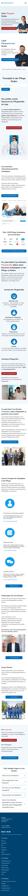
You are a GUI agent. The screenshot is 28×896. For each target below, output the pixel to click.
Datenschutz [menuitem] (4, 849)
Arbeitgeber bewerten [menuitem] (6, 888)
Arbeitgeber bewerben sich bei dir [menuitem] (8, 881)
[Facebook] (2, 832)
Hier (2, 377)
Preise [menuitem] (2, 874)
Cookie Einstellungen (5, 854)
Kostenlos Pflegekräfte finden (10, 195)
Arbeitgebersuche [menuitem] (5, 885)
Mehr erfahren (14, 697)
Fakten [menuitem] (2, 852)
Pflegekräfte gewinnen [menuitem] (6, 861)
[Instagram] (4, 832)
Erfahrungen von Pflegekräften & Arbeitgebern (14, 251)
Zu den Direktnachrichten (10, 579)
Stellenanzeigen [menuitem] (4, 865)
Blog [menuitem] (2, 845)
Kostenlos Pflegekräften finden (10, 59)
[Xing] (10, 832)
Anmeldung (23, 69)
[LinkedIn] (8, 832)
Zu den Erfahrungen (14, 657)
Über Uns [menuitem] (3, 841)
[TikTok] (6, 832)
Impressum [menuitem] (3, 847)
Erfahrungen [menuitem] (4, 843)
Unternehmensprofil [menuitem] (5, 863)
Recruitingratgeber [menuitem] (5, 869)
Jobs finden (5, 89)
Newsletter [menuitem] (3, 872)
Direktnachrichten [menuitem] (5, 867)
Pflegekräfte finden (14, 586)
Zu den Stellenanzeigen (9, 550)
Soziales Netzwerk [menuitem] (5, 890)
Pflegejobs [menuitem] (3, 883)
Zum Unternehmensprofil (10, 521)
